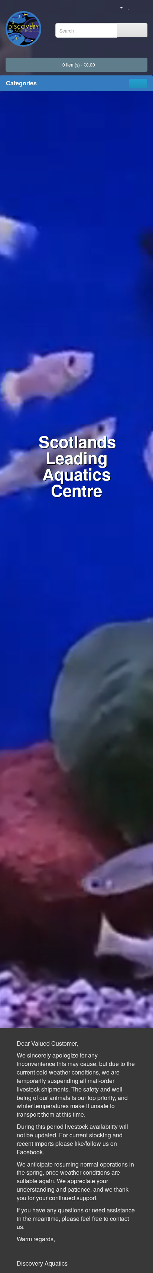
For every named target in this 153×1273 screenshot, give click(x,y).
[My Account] (119, 7)
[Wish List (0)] (128, 7)
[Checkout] (144, 7)
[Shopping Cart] (135, 7)
